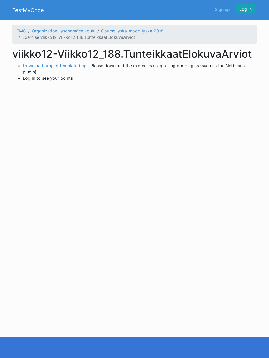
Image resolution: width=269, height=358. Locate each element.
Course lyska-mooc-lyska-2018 (132, 31)
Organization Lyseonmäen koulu (63, 31)
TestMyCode (28, 10)
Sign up (222, 9)
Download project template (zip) (55, 65)
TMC (21, 31)
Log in (245, 9)
